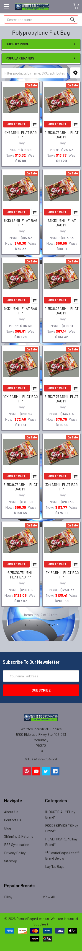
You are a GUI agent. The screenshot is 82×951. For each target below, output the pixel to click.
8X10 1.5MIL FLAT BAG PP (20, 222)
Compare (34, 124)
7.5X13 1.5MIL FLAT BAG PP (61, 222)
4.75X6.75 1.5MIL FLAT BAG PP (61, 134)
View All (49, 896)
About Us (11, 811)
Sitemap (10, 861)
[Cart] (77, 6)
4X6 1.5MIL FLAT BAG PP (20, 134)
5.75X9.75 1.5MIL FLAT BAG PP (21, 486)
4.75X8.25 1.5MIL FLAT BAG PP (61, 310)
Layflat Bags (54, 866)
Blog (7, 828)
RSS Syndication (16, 844)
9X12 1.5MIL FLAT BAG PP (20, 310)
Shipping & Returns (18, 836)
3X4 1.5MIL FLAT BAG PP (61, 486)
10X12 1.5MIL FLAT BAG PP (20, 398)
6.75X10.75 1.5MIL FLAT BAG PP (21, 574)
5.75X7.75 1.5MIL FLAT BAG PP (61, 398)
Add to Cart (16, 124)
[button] (75, 72)
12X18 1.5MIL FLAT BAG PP (61, 574)
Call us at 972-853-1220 (41, 759)
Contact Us (12, 820)
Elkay (8, 896)
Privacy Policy (15, 852)
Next (51, 625)
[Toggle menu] (6, 6)
